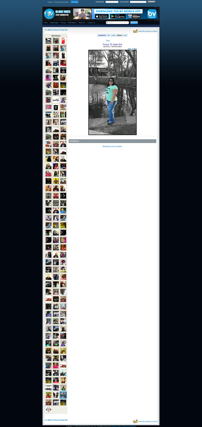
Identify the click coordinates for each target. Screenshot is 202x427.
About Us (82, 23)
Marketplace (72, 23)
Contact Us (91, 23)
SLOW (113, 35)
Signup (50, 2)
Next (135, 49)
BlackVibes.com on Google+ (112, 146)
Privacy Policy (116, 426)
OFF (108, 35)
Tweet (108, 40)
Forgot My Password (61, 2)
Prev (129, 49)
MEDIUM (119, 35)
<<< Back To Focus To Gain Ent (56, 30)
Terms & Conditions (129, 426)
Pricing (63, 23)
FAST (125, 35)
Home (46, 23)
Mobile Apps (54, 23)
